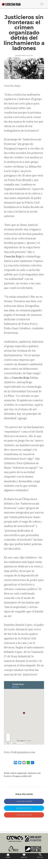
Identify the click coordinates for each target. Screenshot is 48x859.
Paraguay (17, 776)
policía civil (26, 776)
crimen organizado (18, 773)
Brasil (6, 773)
